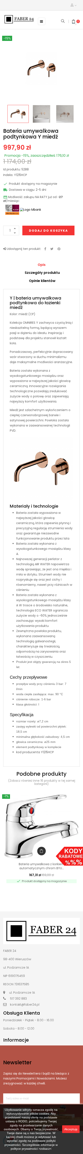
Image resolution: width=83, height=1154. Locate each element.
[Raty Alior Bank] (11, 209)
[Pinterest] (58, 249)
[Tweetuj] (51, 249)
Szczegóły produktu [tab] (42, 272)
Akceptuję (70, 1129)
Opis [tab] (42, 264)
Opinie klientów (42, 280)
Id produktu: (12, 169)
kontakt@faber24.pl (24, 1004)
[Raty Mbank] (30, 209)
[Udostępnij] (45, 249)
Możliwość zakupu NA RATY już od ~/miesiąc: (33, 199)
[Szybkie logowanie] (73, 5)
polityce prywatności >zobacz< (31, 1148)
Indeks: (8, 175)
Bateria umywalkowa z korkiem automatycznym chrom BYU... (41, 866)
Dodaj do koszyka (48, 230)
